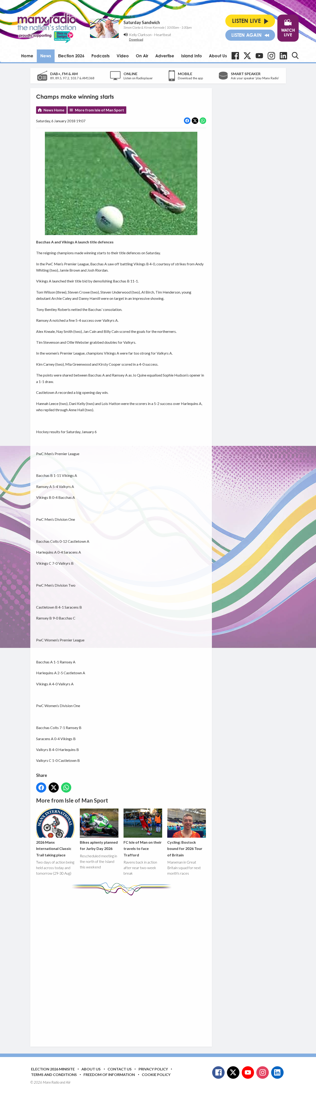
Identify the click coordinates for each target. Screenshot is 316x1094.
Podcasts (100, 55)
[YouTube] (259, 55)
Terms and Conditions (54, 1074)
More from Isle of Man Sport (99, 110)
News (45, 55)
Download (136, 39)
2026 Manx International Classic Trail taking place (53, 848)
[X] (247, 55)
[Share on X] (195, 120)
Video (123, 55)
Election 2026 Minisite (53, 1069)
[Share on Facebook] (187, 120)
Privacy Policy (153, 1069)
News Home (53, 110)
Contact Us (120, 1069)
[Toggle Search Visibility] (295, 55)
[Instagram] (271, 55)
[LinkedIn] (283, 55)
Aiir (68, 1082)
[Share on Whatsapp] (203, 120)
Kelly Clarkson (140, 34)
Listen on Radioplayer (138, 78)
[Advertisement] (123, 967)
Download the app (190, 78)
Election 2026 (71, 55)
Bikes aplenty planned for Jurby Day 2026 (99, 845)
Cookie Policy (156, 1074)
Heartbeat (162, 34)
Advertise (164, 55)
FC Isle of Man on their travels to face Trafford (143, 848)
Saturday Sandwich (142, 22)
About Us (218, 55)
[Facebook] (235, 55)
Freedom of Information (109, 1074)
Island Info (191, 55)
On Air (142, 55)
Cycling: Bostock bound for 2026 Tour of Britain (184, 848)
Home (27, 55)
